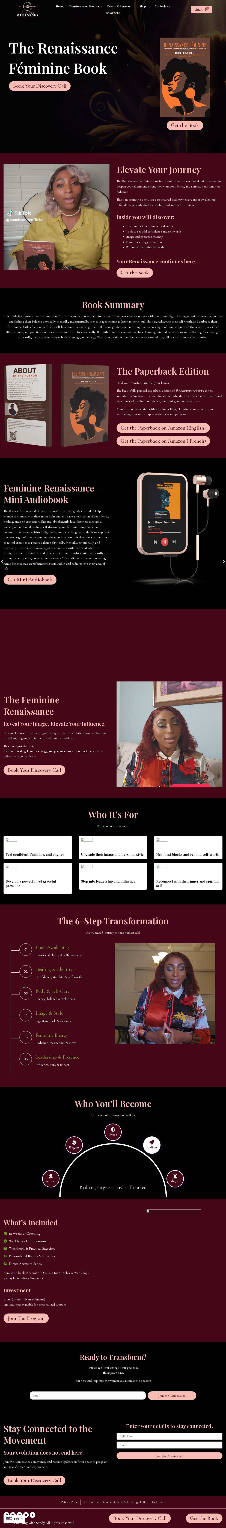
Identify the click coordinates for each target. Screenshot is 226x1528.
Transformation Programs (85, 6)
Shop (142, 6)
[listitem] (61, 954)
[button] (121, 6)
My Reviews (162, 6)
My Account (113, 12)
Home (60, 6)
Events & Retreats (118, 6)
